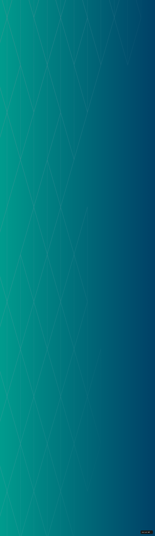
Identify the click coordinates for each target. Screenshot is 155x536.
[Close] (151, 532)
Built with (144, 532)
